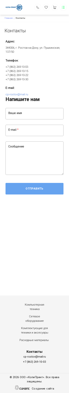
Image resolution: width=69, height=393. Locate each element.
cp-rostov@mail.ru (17, 94)
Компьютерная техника (34, 307)
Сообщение (16, 146)
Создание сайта (43, 388)
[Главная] (16, 7)
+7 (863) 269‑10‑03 (34, 361)
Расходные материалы (34, 340)
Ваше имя (15, 113)
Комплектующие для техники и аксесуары (34, 330)
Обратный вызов (37, 7)
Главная (9, 18)
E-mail (12, 129)
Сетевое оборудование (34, 318)
